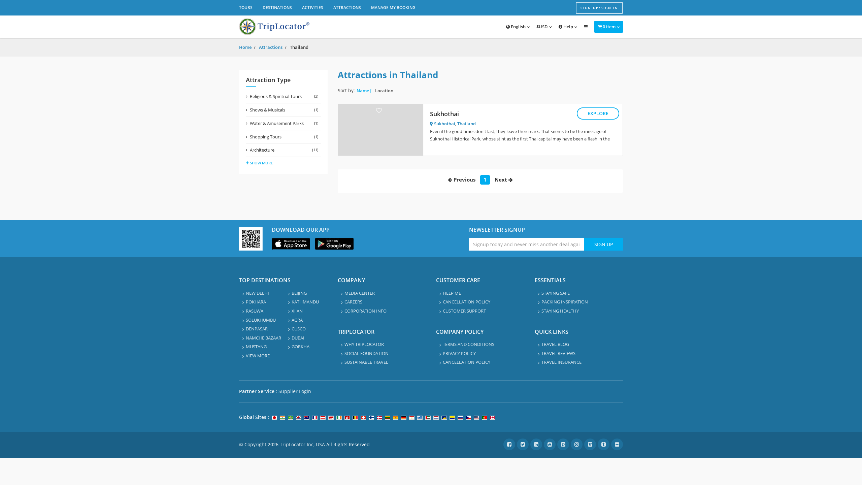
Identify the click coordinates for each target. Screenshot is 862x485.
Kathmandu (305, 302)
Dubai (298, 338)
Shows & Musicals (284, 110)
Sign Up (603, 244)
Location (384, 91)
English (518, 27)
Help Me (452, 293)
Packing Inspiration (564, 302)
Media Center (359, 293)
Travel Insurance (561, 362)
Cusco (299, 329)
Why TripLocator (364, 344)
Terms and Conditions (468, 344)
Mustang (256, 347)
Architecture (284, 150)
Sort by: (346, 90)
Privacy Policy (459, 353)
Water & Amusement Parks (284, 123)
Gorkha (300, 347)
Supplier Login (294, 391)
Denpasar (257, 329)
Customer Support (464, 311)
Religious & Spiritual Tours (284, 96)
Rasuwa (254, 311)
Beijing (299, 293)
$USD (542, 27)
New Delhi (257, 293)
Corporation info (365, 311)
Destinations (277, 7)
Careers (353, 302)
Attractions (347, 7)
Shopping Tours (284, 137)
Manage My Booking (393, 7)
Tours (246, 7)
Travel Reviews (558, 353)
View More (258, 356)
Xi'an (297, 311)
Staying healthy (560, 311)
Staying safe (555, 293)
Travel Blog (555, 344)
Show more (261, 162)
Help (567, 27)
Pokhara (256, 302)
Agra (297, 320)
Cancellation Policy (466, 302)
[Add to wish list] (379, 110)
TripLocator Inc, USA (302, 444)
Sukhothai (444, 114)
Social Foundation (366, 353)
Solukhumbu (261, 320)
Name (363, 91)
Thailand (466, 124)
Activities (312, 7)
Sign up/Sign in (599, 7)
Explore (598, 113)
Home (245, 47)
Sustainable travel (366, 362)
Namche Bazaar (263, 338)
